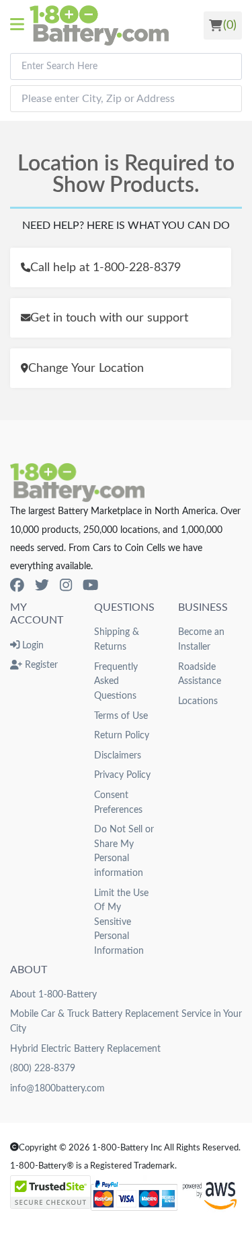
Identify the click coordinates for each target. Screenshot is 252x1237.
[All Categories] (20, 25)
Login (31, 645)
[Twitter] (42, 586)
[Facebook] (17, 586)
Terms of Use (121, 716)
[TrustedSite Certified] (50, 1192)
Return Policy (121, 735)
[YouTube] (90, 586)
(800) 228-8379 (42, 1068)
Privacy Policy (122, 775)
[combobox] (126, 66)
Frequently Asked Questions (116, 681)
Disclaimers (117, 755)
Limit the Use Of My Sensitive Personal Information (121, 922)
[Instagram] (66, 586)
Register (40, 665)
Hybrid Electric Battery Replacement (85, 1049)
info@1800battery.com (57, 1088)
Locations (198, 701)
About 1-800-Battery (53, 994)
